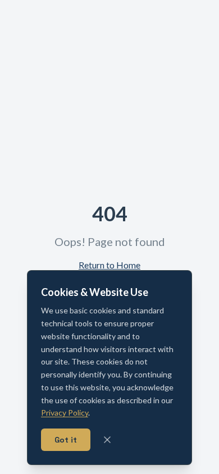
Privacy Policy (64, 412)
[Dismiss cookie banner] (107, 440)
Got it (65, 440)
